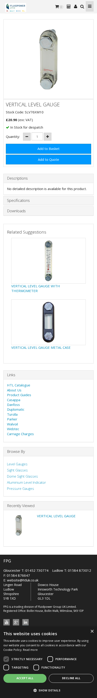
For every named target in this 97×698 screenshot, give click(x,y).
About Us (14, 390)
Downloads (16, 211)
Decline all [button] (71, 678)
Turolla (12, 414)
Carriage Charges (20, 434)
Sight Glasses (17, 470)
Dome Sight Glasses (22, 476)
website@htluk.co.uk (22, 580)
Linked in (25, 622)
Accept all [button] (25, 678)
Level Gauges (17, 464)
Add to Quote (48, 159)
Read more (30, 650)
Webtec (13, 429)
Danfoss (13, 404)
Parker (12, 419)
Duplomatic (15, 409)
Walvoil (12, 424)
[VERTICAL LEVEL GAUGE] (48, 59)
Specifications (18, 200)
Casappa (13, 400)
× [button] (92, 631)
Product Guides (19, 395)
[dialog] (48, 662)
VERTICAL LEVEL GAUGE (56, 516)
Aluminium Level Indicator (26, 482)
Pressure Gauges (20, 488)
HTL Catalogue (18, 385)
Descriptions (17, 178)
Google (16, 622)
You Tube (6, 622)
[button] (48, 690)
